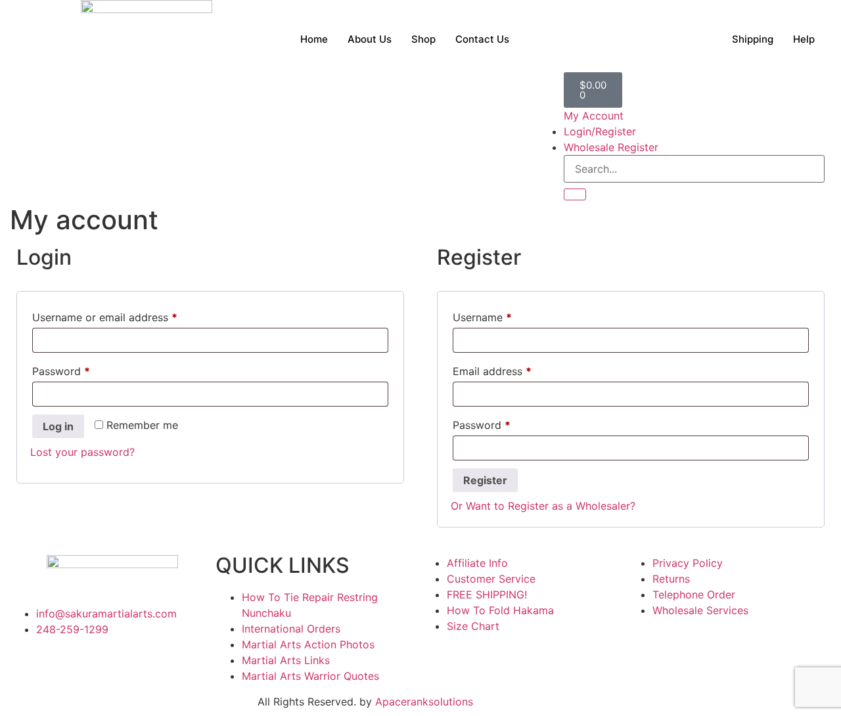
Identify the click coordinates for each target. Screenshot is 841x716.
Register (485, 480)
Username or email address (126, 315)
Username (504, 315)
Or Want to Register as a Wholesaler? (543, 505)
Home (314, 39)
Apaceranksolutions (424, 701)
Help (804, 39)
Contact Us (482, 39)
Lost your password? (82, 452)
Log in (58, 426)
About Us (370, 39)
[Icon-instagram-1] (62, 666)
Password (82, 369)
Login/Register (600, 131)
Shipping (752, 39)
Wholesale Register (611, 147)
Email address (514, 369)
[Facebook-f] (26, 666)
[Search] (575, 194)
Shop (423, 39)
